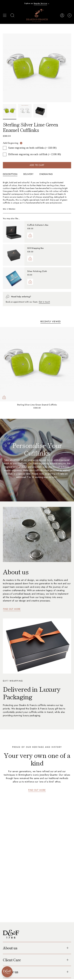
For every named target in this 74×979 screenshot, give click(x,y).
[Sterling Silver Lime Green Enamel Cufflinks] (37, 364)
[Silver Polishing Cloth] (13, 278)
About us (10, 947)
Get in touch (44, 301)
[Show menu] (4, 15)
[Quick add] (4, 397)
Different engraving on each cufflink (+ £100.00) (34, 154)
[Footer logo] (11, 934)
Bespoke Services (40, 3)
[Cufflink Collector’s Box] (13, 232)
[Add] (30, 235)
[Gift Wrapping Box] (13, 255)
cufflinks (22, 463)
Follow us (10, 971)
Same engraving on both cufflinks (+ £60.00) (32, 147)
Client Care (12, 959)
